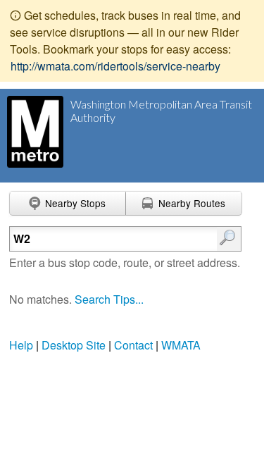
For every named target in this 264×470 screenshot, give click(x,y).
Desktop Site (74, 345)
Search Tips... (109, 299)
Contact (133, 345)
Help (21, 345)
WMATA (181, 345)
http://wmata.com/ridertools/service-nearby (115, 66)
